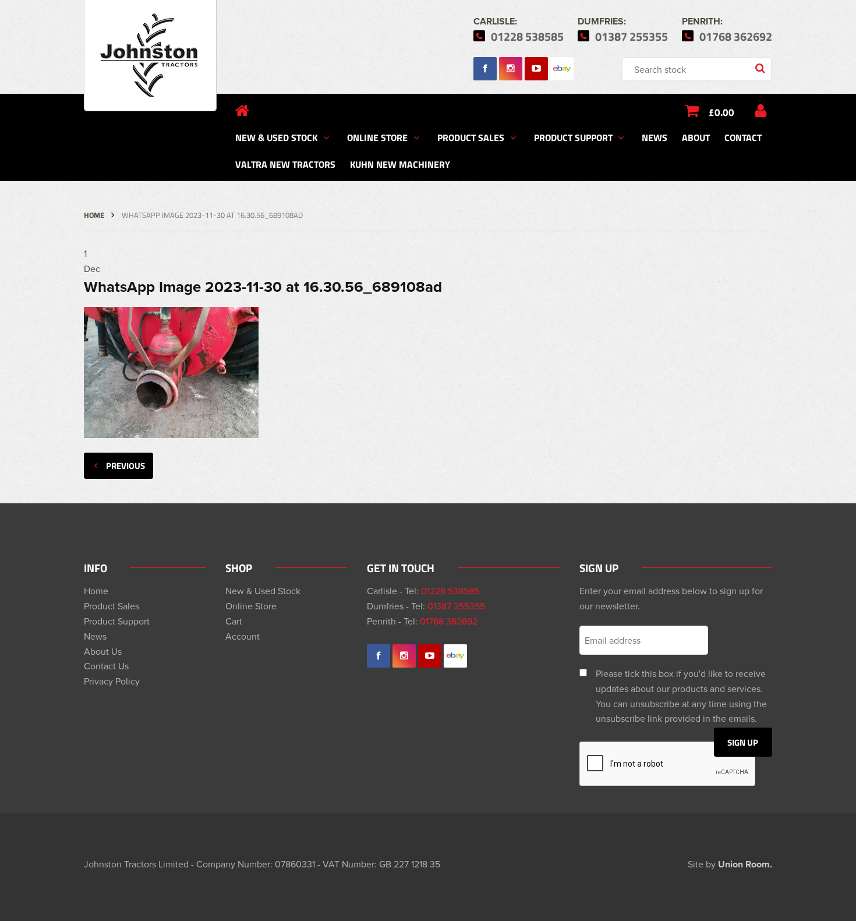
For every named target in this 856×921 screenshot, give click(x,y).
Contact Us (106, 665)
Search (761, 69)
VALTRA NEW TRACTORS (285, 164)
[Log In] (760, 110)
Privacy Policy (112, 681)
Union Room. (745, 864)
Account (242, 636)
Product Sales (470, 137)
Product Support (573, 137)
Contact (743, 137)
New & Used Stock (276, 137)
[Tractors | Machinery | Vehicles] (150, 55)
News (654, 137)
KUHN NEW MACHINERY (400, 164)
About (696, 137)
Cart (233, 621)
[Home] (242, 110)
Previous (125, 465)
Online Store (377, 137)
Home (94, 215)
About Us (103, 651)
